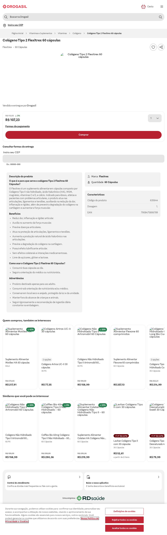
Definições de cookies (125, 511)
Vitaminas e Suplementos (40, 33)
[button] (83, 76)
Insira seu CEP (11, 152)
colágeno (43, 181)
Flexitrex (103, 176)
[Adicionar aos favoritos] (153, 47)
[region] (83, 519)
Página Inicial (17, 33)
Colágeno (77, 33)
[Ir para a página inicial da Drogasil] (15, 6)
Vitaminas (62, 33)
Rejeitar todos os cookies (124, 520)
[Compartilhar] (161, 47)
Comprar (84, 134)
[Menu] (162, 6)
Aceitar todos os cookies (124, 528)
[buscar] (160, 17)
